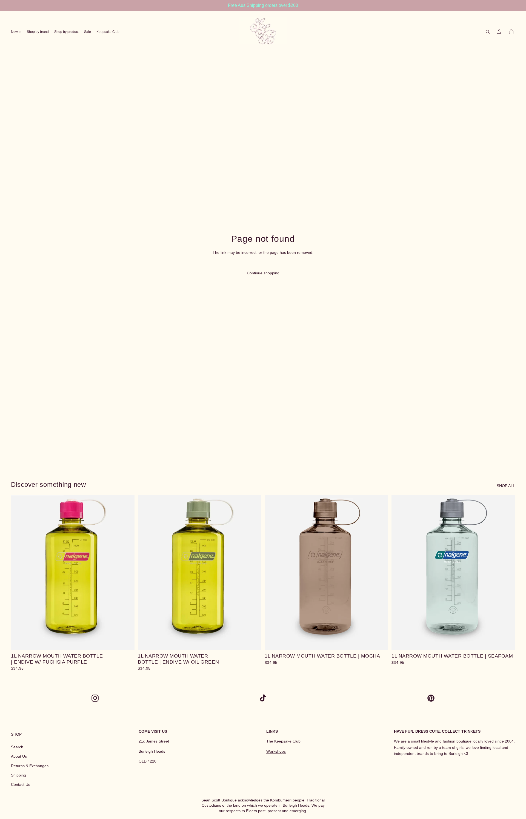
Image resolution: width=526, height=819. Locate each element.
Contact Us (20, 784)
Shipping (18, 775)
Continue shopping (263, 273)
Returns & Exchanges (29, 765)
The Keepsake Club (283, 741)
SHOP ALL (506, 486)
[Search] (488, 32)
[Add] (126, 641)
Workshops (276, 751)
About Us (19, 756)
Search (17, 747)
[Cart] (511, 32)
